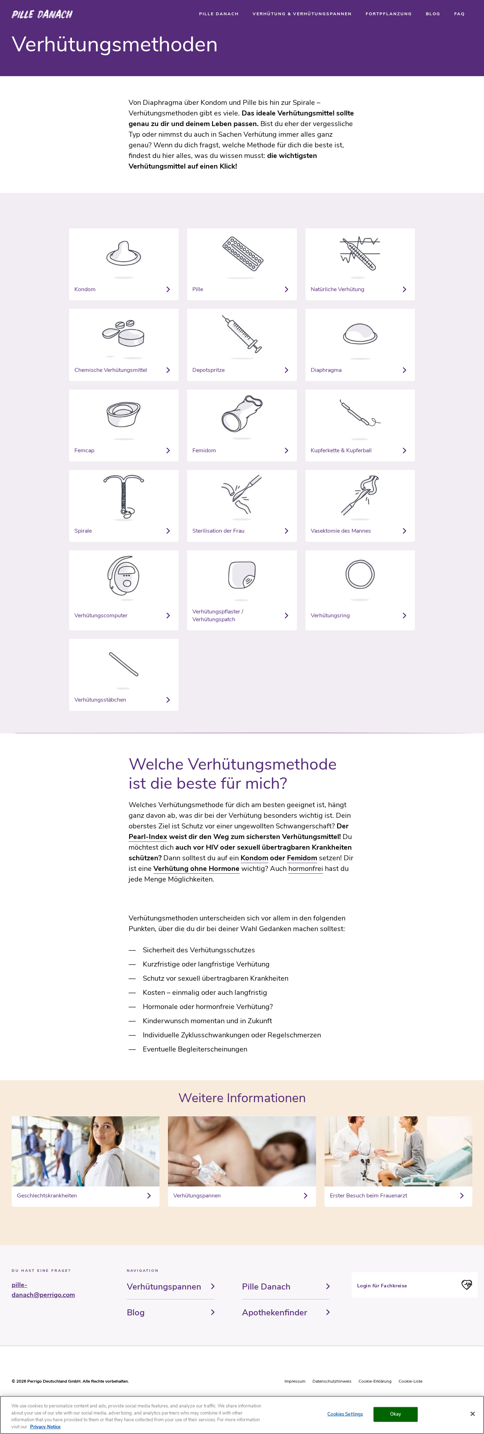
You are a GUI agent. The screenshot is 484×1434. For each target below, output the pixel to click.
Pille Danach (266, 1286)
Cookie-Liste (410, 1381)
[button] (219, 14)
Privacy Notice (45, 1426)
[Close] (472, 1414)
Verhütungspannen (164, 1286)
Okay (395, 1414)
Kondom (254, 858)
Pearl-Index (148, 836)
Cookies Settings (345, 1414)
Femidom (302, 858)
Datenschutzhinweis (332, 1381)
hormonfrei (305, 868)
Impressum (295, 1381)
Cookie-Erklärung (375, 1381)
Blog (136, 1312)
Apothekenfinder (274, 1312)
